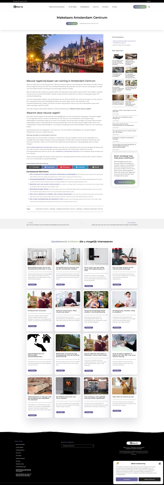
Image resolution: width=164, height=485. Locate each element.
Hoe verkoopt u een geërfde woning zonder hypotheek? (94, 397)
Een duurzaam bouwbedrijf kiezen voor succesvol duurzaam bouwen (130, 75)
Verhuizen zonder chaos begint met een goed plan (124, 111)
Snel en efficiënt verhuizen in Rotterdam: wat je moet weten (95, 354)
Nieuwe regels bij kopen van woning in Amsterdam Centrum (124, 41)
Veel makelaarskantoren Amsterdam (40, 147)
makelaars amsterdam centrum (93, 209)
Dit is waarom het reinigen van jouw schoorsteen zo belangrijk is (53, 174)
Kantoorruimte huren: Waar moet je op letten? (66, 311)
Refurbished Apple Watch (39, 189)
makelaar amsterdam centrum (65, 209)
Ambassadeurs (84, 7)
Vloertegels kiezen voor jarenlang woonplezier (117, 75)
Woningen (72, 23)
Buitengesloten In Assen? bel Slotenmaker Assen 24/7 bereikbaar (130, 103)
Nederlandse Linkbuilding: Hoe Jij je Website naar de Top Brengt (23, 470)
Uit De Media (72, 7)
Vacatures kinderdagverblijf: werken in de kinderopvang (94, 311)
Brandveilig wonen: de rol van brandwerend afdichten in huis (39, 268)
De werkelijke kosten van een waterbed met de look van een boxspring (117, 62)
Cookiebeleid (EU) (21, 466)
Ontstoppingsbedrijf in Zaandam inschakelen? (46, 179)
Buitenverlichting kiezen (57, 7)
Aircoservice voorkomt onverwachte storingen (123, 138)
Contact (114, 7)
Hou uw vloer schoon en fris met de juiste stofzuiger (123, 268)
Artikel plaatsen (20, 458)
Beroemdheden (20, 444)
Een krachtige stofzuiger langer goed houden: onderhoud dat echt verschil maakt (118, 90)
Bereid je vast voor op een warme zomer (44, 184)
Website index (20, 464)
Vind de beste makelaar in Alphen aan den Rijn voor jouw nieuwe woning (124, 355)
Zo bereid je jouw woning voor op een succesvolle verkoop (67, 268)
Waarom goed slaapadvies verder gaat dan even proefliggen (130, 62)
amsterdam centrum (42, 209)
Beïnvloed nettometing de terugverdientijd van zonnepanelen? (123, 124)
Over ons (96, 7)
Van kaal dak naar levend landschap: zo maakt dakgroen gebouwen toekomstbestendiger (124, 146)
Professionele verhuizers (37, 310)
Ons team (105, 7)
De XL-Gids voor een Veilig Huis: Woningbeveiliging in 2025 (94, 269)
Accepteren (127, 479)
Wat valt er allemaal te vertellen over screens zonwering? (51, 194)
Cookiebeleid (137, 483)
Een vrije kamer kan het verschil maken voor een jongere (124, 131)
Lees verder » (116, 114)
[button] (160, 464)
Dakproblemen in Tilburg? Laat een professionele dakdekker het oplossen (39, 398)
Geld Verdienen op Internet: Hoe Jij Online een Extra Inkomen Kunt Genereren (24, 474)
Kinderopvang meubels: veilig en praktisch (123, 311)
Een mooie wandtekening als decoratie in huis (46, 199)
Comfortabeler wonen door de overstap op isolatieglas (131, 88)
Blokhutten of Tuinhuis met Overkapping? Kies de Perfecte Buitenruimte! (67, 355)
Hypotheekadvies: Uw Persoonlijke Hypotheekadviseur (36, 355)
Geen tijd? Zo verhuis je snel (123, 397)
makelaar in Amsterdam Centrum (67, 151)
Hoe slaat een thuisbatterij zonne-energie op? (123, 117)
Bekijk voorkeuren (149, 479)
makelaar (52, 209)
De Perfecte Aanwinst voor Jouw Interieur (66, 397)
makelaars (79, 209)
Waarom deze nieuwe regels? (122, 45)
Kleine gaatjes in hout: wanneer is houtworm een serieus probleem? (118, 103)
